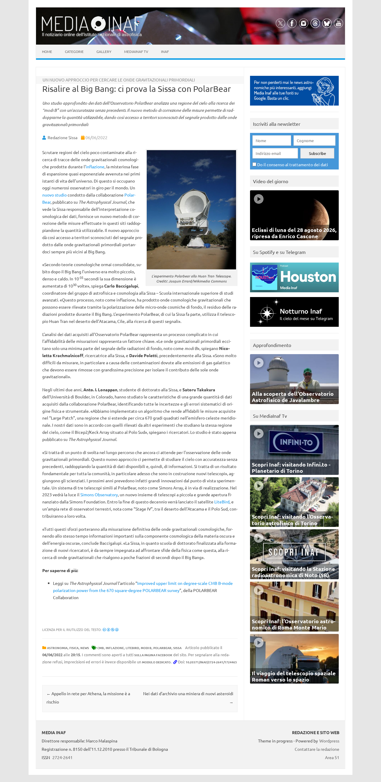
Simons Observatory (99, 494)
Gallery (103, 51)
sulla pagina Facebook (153, 655)
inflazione (95, 166)
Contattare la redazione (317, 749)
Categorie (74, 51)
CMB (100, 648)
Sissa (177, 648)
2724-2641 (62, 757)
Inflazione (115, 648)
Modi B (146, 648)
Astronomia (57, 648)
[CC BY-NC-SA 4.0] (110, 629)
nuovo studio (54, 194)
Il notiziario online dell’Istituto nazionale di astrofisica (92, 34)
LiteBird (221, 501)
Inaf (165, 51)
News (84, 648)
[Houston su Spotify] (294, 293)
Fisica (74, 648)
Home (47, 51)
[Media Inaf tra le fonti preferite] (294, 106)
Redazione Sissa (62, 137)
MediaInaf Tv (136, 51)
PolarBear (162, 648)
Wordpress (329, 740)
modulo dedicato (156, 662)
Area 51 (332, 757)
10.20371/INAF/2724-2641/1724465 (211, 662)
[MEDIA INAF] (92, 30)
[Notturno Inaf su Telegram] (294, 328)
